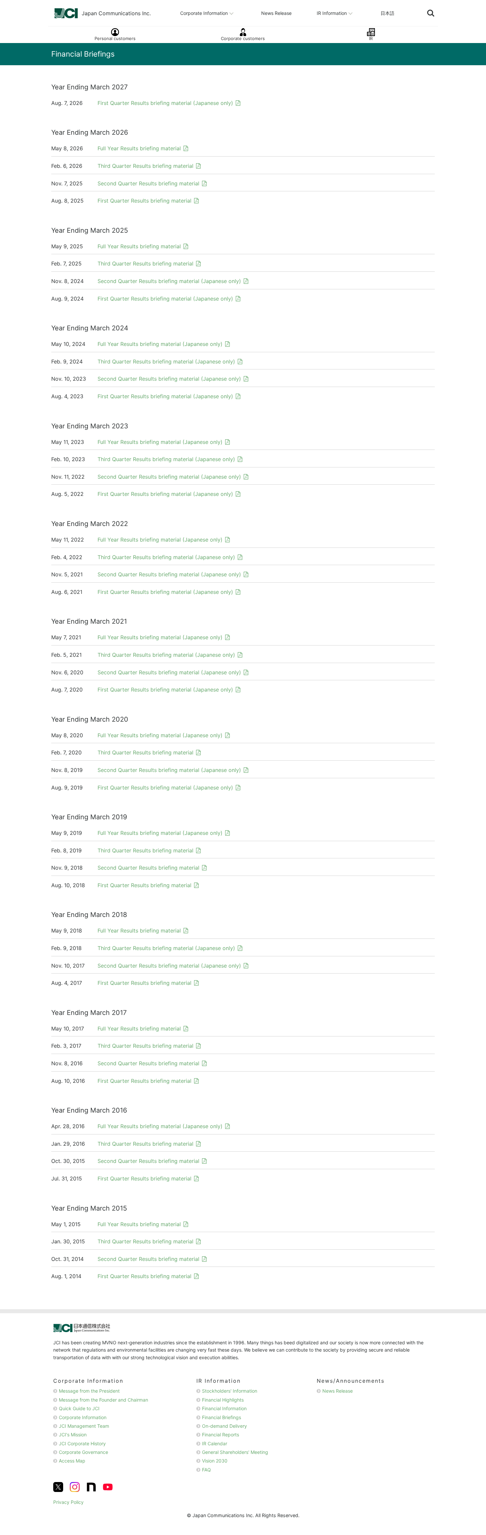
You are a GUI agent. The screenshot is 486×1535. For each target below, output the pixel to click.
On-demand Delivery (224, 1426)
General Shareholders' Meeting (235, 1452)
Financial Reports (220, 1434)
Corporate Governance (83, 1452)
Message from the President (89, 1391)
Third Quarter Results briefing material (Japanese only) (166, 361)
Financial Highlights (223, 1400)
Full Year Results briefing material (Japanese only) (160, 344)
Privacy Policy (68, 1502)
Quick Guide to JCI (79, 1408)
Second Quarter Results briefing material (148, 183)
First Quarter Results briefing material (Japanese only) (165, 103)
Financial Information (224, 1408)
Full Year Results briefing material (139, 148)
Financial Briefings (221, 1417)
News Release (276, 13)
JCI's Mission (73, 1434)
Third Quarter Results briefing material (145, 166)
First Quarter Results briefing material (144, 200)
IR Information (332, 13)
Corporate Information (204, 13)
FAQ (206, 1469)
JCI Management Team (84, 1426)
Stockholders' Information (229, 1391)
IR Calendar (214, 1443)
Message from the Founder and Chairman (103, 1400)
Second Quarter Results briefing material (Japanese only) (169, 281)
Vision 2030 (214, 1460)
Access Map (72, 1460)
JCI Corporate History (82, 1443)
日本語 (387, 13)
